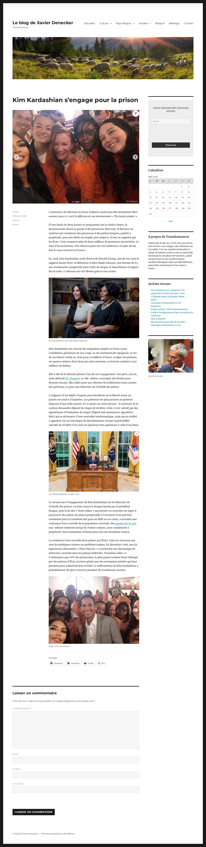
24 (150, 208)
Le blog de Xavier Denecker (43, 22)
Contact (188, 23)
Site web (18, 784)
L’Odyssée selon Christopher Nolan (167, 296)
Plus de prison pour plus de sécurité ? (168, 322)
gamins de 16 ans (125, 523)
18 (157, 203)
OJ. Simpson (73, 378)
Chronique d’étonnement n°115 (166, 325)
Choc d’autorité (158, 319)
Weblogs (174, 23)
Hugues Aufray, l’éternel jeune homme (169, 309)
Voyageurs (156, 306)
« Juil (170, 221)
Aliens (154, 300)
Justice (16, 220)
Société (143, 23)
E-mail (17, 769)
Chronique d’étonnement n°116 (166, 303)
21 (176, 203)
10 (150, 197)
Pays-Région (123, 23)
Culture (103, 23)
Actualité (89, 23)
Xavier (16, 212)
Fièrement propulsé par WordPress (57, 833)
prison (16, 224)
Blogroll (160, 23)
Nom (15, 754)
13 (170, 197)
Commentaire (22, 708)
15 (183, 197)
